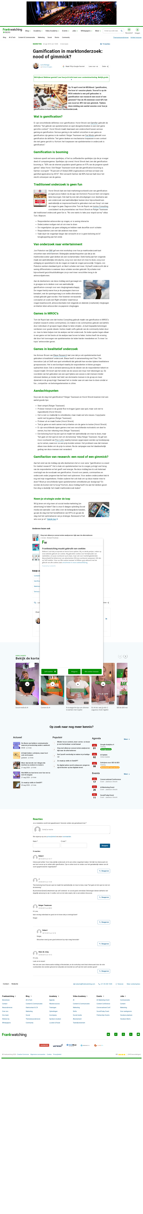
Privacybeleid (57, 1054)
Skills (75, 1011)
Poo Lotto (59, 440)
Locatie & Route (54, 1023)
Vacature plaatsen (126, 1015)
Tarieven (120, 984)
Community (66, 37)
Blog (27, 31)
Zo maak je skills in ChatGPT (67, 761)
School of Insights (47, 67)
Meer (97, 31)
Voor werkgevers (126, 1011)
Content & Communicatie (26, 37)
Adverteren (6, 1000)
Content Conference (103, 1004)
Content (122, 1004)
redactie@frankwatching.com (85, 984)
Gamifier (94, 123)
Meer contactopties (133, 984)
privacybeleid (51, 836)
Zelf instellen (48, 672)
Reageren (104, 871)
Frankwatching (8, 996)
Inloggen (137, 33)
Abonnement (77, 1019)
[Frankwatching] (12, 30)
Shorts (57, 37)
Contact (4, 1004)
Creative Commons (23, 1054)
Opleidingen (53, 1011)
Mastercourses (54, 1004)
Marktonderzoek (39, 586)
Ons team (5, 1015)
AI (73, 1000)
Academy (37, 31)
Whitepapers (86, 31)
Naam (35, 841)
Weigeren (74, 672)
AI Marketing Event (103, 1000)
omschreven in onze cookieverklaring (74, 562)
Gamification (38, 581)
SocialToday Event (103, 1011)
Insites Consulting (100, 206)
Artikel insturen (136, 37)
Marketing (41, 37)
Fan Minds (89, 135)
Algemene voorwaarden (37, 1054)
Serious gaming (39, 592)
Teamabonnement (79, 1023)
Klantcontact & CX (32, 1007)
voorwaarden (66, 836)
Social (50, 37)
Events (65, 31)
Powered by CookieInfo (49, 566)
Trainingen (52, 1007)
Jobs (74, 31)
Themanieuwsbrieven (121, 37)
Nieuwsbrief (129, 33)
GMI (51, 250)
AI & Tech (12, 37)
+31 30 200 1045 (106, 984)
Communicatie (125, 1000)
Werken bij (5, 1019)
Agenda (51, 1000)
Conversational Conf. (104, 1007)
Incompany (53, 1015)
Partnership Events (103, 1015)
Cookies (49, 1054)
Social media (77, 1015)
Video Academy (51, 31)
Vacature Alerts (125, 1019)
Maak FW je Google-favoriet (75, 66)
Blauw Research (60, 355)
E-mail (63, 841)
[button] (125, 656)
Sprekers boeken (55, 1019)
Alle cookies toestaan (92, 672)
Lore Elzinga (44, 65)
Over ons (5, 1011)
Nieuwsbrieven (7, 1007)
